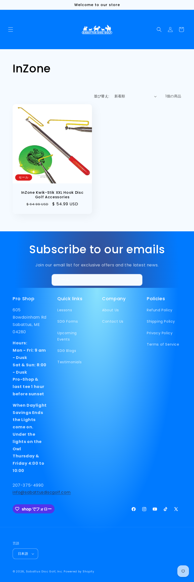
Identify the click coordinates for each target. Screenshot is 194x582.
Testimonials (69, 362)
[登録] (136, 280)
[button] (10, 29)
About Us (110, 310)
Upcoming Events (67, 336)
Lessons (64, 310)
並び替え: (101, 96)
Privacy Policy (160, 333)
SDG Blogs (66, 350)
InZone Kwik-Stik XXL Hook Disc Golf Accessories (52, 194)
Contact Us (113, 321)
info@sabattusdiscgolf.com (42, 492)
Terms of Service (163, 344)
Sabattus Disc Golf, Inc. (44, 571)
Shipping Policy (161, 321)
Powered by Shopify (79, 571)
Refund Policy (160, 310)
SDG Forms (67, 321)
